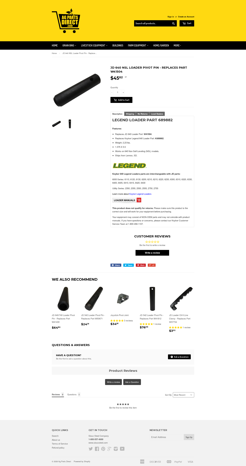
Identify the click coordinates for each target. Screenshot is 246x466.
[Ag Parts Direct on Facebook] (97, 449)
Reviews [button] (56, 394)
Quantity (114, 87)
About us (56, 439)
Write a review (113, 382)
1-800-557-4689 (96, 439)
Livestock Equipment (93, 45)
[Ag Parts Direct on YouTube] (122, 449)
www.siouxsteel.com (98, 442)
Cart (189, 23)
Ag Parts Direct (64, 461)
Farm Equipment (137, 45)
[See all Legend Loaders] (129, 168)
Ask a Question (181, 356)
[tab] (117, 114)
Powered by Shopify (82, 461)
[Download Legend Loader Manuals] (126, 202)
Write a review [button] (152, 252)
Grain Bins (68, 45)
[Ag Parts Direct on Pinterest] (103, 449)
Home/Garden (161, 45)
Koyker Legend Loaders (140, 193)
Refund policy (58, 447)
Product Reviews (123, 371)
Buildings (117, 45)
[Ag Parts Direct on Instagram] (116, 449)
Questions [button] (71, 394)
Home (55, 45)
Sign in (171, 16)
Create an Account (186, 16)
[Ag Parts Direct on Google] (109, 449)
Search (55, 435)
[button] (117, 320)
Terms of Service (60, 443)
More (177, 45)
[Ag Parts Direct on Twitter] (91, 449)
